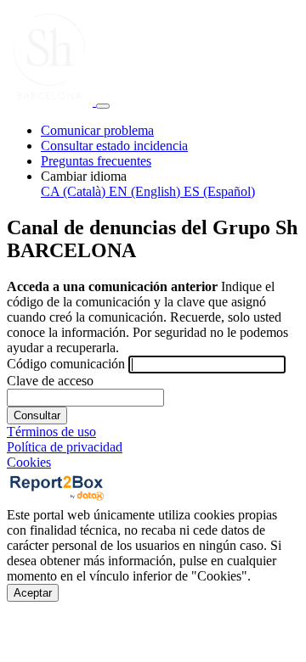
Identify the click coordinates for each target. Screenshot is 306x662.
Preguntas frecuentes (96, 161)
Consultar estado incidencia (114, 145)
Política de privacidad (64, 447)
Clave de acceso (50, 380)
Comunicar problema (97, 130)
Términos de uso (51, 431)
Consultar (37, 415)
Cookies (29, 462)
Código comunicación (66, 363)
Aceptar (33, 592)
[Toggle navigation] (103, 106)
